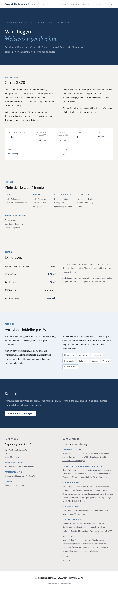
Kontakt (109, 4)
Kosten (86, 4)
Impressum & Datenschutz (59, 583)
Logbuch (75, 4)
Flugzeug (62, 4)
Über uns (98, 4)
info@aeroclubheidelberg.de (16, 485)
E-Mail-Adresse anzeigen (20, 413)
